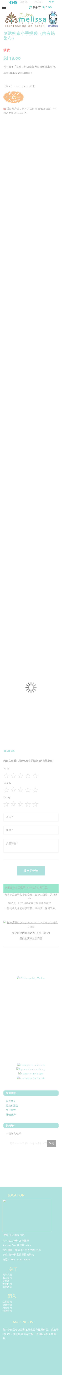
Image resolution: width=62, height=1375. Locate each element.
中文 (51, 2)
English (38, 2)
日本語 (23, 2)
